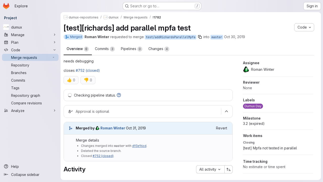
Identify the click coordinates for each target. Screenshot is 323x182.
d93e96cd (139, 146)
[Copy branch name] (200, 37)
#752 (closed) (88, 70)
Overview (77, 49)
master (216, 37)
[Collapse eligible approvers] (226, 111)
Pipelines (131, 49)
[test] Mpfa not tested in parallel (270, 148)
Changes (158, 49)
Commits (104, 49)
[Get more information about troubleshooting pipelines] (119, 95)
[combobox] (210, 169)
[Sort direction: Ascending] (229, 169)
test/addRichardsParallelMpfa (170, 37)
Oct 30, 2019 (234, 37)
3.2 (254, 123)
